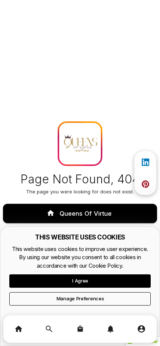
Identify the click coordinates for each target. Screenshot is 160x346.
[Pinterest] (145, 184)
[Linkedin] (145, 162)
